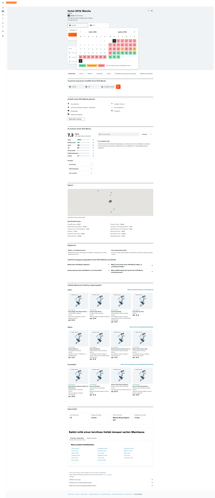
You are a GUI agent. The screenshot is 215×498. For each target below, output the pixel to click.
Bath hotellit (127, 453)
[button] (3, 2)
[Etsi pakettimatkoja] (3, 18)
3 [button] (80, 45)
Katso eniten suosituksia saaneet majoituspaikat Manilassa (137, 364)
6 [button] (92, 45)
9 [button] (104, 45)
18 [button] (84, 53)
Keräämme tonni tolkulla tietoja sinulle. (80, 482)
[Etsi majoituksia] (3, 11)
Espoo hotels (74, 457)
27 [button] (92, 57)
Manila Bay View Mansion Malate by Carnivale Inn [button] (78, 387)
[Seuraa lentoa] (3, 26)
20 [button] (92, 53)
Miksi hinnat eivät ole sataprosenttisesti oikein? (82, 485)
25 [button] (84, 57)
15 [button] (100, 49)
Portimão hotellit (102, 450)
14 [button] (96, 49)
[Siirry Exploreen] (3, 23)
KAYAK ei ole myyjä (74, 479)
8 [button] (100, 45)
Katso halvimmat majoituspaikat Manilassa (141, 327)
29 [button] (100, 57)
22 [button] (100, 53)
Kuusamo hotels (102, 460)
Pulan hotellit (74, 450)
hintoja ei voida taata (107, 474)
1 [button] (100, 41)
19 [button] (88, 53)
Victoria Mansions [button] (73, 349)
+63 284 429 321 (72, 20)
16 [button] (104, 49)
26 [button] (88, 57)
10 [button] (80, 49)
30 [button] (105, 57)
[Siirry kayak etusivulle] (11, 3)
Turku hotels (101, 457)
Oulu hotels (127, 455)
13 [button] (92, 49)
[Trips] (3, 31)
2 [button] (104, 41)
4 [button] (84, 45)
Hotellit (77, 494)
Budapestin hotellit (102, 455)
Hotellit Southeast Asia (117, 494)
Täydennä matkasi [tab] (92, 438)
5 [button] (88, 45)
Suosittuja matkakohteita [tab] (77, 438)
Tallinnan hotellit (128, 450)
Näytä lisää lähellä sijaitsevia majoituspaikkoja (140, 289)
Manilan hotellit (128, 494)
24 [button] (80, 57)
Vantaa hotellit (75, 453)
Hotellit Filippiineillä (94, 494)
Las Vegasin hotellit (102, 448)
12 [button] (88, 49)
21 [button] (96, 53)
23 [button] (104, 53)
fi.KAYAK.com (71, 494)
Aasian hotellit (84, 494)
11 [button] (84, 49)
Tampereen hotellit (129, 448)
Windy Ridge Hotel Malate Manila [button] (77, 311)
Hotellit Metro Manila (105, 494)
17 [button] (80, 53)
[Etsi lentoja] (3, 7)
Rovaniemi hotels (128, 457)
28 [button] (96, 57)
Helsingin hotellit (75, 455)
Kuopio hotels (74, 460)
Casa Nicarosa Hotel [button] (138, 311)
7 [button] (96, 45)
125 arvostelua (78, 15)
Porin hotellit (101, 453)
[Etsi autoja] (3, 14)
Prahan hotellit (75, 448)
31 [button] (80, 61)
